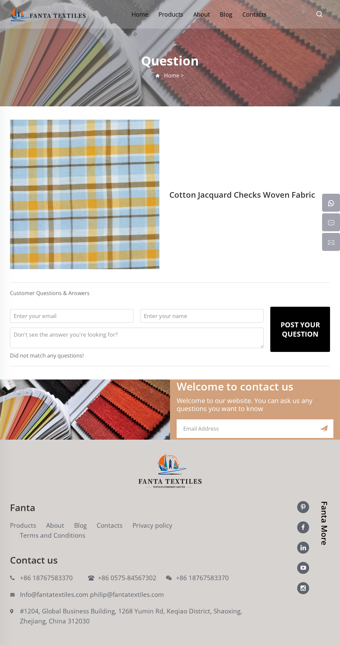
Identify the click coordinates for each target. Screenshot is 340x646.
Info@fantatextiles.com (54, 594)
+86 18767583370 (46, 578)
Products (170, 14)
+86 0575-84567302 (127, 578)
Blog (226, 14)
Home (139, 14)
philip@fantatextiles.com (127, 594)
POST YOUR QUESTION (300, 329)
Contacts (254, 14)
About (201, 14)
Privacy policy (152, 525)
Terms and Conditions (52, 535)
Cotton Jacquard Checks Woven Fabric (242, 194)
